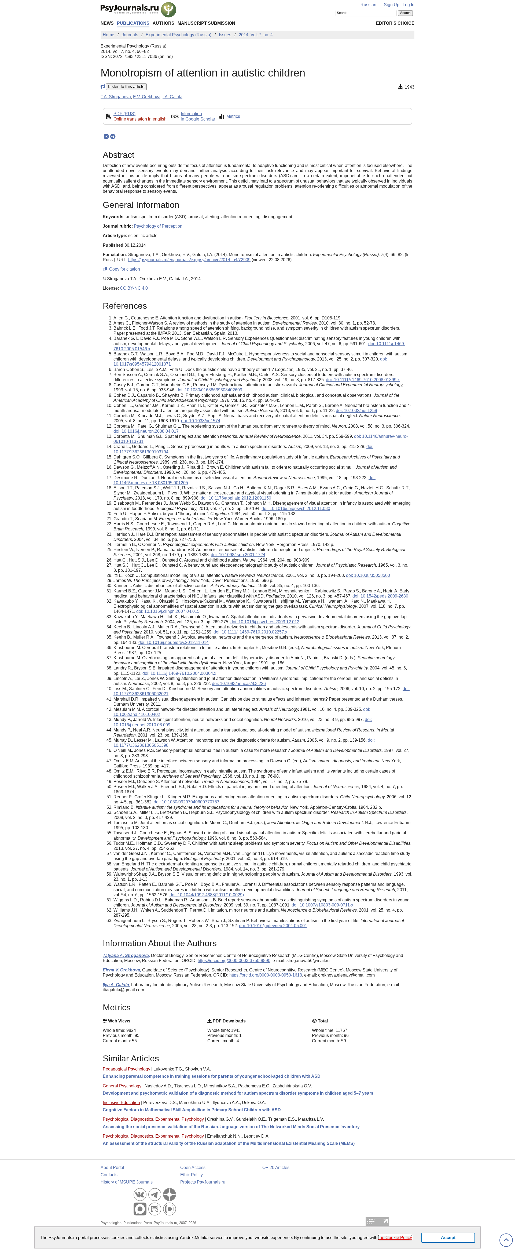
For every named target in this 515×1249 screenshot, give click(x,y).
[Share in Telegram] (112, 137)
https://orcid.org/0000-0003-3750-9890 (234, 960)
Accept (448, 1237)
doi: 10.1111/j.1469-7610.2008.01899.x (363, 379)
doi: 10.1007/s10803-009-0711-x (322, 905)
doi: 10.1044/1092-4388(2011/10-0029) (207, 895)
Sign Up (391, 4)
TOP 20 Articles (274, 1167)
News (107, 23)
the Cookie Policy (395, 1237)
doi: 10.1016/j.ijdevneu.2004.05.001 (273, 925)
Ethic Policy (191, 1174)
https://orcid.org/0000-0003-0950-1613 (265, 975)
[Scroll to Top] (506, 1240)
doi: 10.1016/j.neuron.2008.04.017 (146, 431)
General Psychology (122, 1086)
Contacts (109, 1174)
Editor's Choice (395, 23)
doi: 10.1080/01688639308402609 (209, 390)
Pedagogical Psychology (126, 1069)
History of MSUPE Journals (127, 1182)
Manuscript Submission (206, 23)
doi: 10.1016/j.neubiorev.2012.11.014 (173, 642)
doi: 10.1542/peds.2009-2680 (380, 596)
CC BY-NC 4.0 (134, 288)
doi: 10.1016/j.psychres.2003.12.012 (264, 622)
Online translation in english (140, 119)
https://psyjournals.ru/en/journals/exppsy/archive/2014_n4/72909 (189, 259)
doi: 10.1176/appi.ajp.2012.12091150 (236, 498)
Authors (163, 23)
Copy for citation (124, 269)
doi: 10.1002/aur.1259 (356, 410)
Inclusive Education (121, 1102)
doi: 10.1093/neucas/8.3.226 (239, 683)
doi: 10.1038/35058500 (368, 575)
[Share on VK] (106, 137)
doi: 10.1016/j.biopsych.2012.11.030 (296, 508)
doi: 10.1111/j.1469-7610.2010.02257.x (250, 632)
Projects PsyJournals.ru (202, 1182)
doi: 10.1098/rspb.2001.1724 (238, 554)
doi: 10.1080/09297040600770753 (186, 802)
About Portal (112, 1167)
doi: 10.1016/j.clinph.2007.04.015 (168, 611)
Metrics (233, 116)
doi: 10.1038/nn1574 (200, 420)
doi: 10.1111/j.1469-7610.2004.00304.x (179, 673)
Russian (368, 4)
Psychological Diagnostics (128, 1119)
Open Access (192, 1167)
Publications (133, 23)
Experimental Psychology (179, 1119)
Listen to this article (126, 86)
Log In (408, 4)
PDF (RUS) (124, 113)
